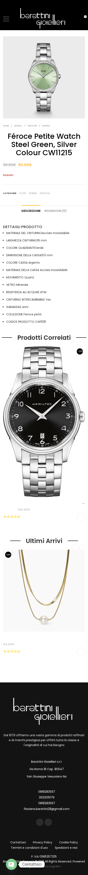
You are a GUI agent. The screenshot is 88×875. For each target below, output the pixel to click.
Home (6, 125)
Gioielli (18, 125)
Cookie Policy (68, 842)
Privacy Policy (42, 842)
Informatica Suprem (46, 866)
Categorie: (10, 193)
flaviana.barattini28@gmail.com (47, 809)
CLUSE (22, 193)
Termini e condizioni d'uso (29, 848)
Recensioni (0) (55, 211)
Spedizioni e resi (66, 848)
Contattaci (18, 842)
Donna (46, 125)
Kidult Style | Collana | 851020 (24, 637)
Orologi (32, 125)
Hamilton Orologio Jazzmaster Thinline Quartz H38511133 (45, 503)
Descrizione (31, 211)
